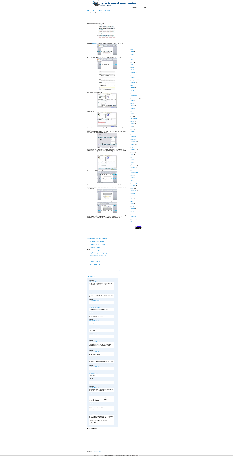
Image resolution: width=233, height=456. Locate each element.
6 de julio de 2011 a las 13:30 (93, 373)
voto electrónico (134, 213)
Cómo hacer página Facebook (95, 247)
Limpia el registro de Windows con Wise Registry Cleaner (99, 253)
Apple (132, 57)
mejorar (132, 147)
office (132, 160)
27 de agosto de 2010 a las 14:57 (94, 307)
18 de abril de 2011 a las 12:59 (94, 334)
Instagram (133, 123)
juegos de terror (134, 134)
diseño (132, 88)
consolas (133, 77)
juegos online (133, 136)
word (132, 221)
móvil (132, 154)
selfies (132, 180)
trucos (132, 198)
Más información (137, 455)
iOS (132, 126)
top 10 (132, 196)
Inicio (89, 7)
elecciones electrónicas (135, 98)
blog (132, 64)
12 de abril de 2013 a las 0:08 (93, 414)
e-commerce (133, 92)
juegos (132, 133)
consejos (133, 75)
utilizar (132, 206)
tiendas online (133, 195)
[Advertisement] (107, 17)
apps (132, 59)
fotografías (133, 108)
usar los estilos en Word (104, 20)
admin (132, 49)
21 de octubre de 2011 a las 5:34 (94, 379)
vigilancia (133, 211)
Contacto (93, 7)
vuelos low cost (134, 216)
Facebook (133, 106)
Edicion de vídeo (134, 95)
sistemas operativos (134, 183)
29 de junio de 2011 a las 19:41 (94, 366)
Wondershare (133, 219)
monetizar (133, 152)
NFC (132, 157)
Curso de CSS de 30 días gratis (95, 245)
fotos (132, 110)
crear (132, 80)
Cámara (132, 69)
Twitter (132, 201)
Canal (132, 74)
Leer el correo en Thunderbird (95, 250)
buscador (133, 67)
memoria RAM (133, 149)
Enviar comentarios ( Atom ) (96, 451)
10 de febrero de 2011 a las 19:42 (94, 328)
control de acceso (134, 79)
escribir (132, 103)
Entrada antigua (124, 450)
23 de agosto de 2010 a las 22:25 (94, 300)
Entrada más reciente (90, 450)
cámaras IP (133, 72)
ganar (132, 113)
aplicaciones (133, 56)
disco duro (133, 87)
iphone (132, 129)
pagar (132, 162)
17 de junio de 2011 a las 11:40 (94, 341)
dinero (132, 85)
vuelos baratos (133, 214)
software (132, 188)
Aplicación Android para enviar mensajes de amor (98, 255)
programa (133, 170)
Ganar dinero (133, 115)
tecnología (133, 193)
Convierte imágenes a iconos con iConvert (97, 241)
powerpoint (133, 167)
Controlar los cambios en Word (95, 266)
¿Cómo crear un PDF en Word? (95, 261)
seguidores (133, 177)
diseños (132, 90)
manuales (133, 144)
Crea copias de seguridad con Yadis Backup (97, 256)
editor (132, 97)
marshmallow (133, 146)
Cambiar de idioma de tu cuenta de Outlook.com (98, 242)
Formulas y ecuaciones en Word (95, 264)
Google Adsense (134, 118)
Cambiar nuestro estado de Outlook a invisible (97, 244)
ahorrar (132, 51)
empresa (132, 100)
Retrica (132, 175)
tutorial (132, 200)
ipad (132, 128)
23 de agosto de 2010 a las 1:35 (94, 293)
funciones (133, 111)
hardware (133, 121)
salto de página (94, 43)
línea (132, 142)
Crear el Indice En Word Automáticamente (100, 10)
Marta (90, 393)
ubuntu (132, 203)
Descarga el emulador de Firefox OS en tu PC (97, 252)
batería (132, 62)
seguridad (133, 178)
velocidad (133, 208)
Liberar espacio (134, 139)
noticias (132, 159)
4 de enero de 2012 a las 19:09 (94, 387)
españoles (133, 105)
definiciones (133, 82)
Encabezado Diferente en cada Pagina (96, 263)
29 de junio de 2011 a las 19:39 (94, 359)
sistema (132, 182)
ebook (132, 93)
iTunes (132, 131)
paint (132, 164)
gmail (132, 116)
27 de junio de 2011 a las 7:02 (94, 351)
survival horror (133, 190)
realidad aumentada (134, 172)
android (132, 54)
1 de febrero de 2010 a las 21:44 (94, 281)
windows (132, 218)
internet (132, 124)
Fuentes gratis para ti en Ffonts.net (95, 260)
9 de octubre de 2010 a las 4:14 (94, 320)
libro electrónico (134, 141)
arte (132, 61)
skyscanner (133, 185)
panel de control (134, 165)
